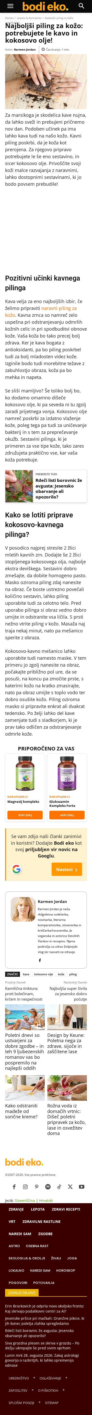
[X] (70, 1187)
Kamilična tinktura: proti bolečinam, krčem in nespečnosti (23, 994)
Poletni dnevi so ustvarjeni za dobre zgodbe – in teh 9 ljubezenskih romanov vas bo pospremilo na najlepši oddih (24, 1051)
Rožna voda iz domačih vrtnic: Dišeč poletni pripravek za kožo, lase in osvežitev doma (66, 1119)
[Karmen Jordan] (23, 930)
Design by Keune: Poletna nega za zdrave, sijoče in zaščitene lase (66, 1043)
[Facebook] (40, 959)
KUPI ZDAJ (25, 815)
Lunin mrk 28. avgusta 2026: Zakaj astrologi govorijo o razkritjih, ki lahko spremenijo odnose (42, 1360)
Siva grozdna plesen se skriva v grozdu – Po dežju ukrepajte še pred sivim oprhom (42, 1345)
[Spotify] (47, 1187)
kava (26, 974)
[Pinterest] (36, 1187)
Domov (9, 18)
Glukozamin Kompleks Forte (62, 803)
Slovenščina (25, 1200)
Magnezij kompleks (23, 801)
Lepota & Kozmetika (29, 18)
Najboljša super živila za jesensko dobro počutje (68, 994)
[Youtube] (81, 1187)
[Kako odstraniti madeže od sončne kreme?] (25, 1088)
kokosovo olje (43, 974)
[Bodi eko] (45, 6)
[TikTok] (59, 1187)
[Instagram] (25, 1187)
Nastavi (66, 869)
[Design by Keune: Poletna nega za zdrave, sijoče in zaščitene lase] (67, 1017)
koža (61, 974)
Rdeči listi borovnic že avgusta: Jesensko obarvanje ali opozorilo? (59, 489)
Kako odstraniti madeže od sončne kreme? (21, 1111)
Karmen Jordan (25, 49)
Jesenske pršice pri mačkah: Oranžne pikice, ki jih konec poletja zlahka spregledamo (44, 1321)
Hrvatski (46, 1200)
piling (73, 974)
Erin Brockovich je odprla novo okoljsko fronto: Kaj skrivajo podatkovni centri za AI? (44, 1309)
